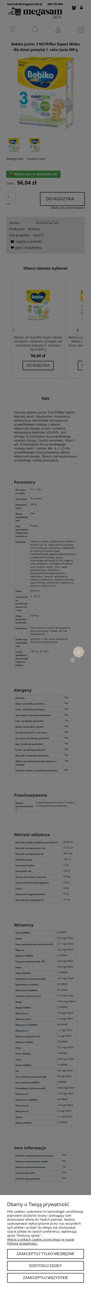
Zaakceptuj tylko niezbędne (45, 1254)
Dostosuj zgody (45, 1266)
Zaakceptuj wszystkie (45, 1278)
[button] (79, 652)
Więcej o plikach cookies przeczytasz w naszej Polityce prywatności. (40, 1241)
